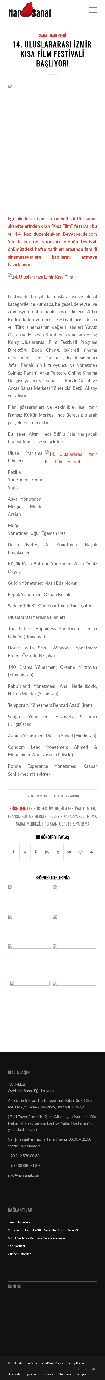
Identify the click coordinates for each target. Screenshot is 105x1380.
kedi (82, 816)
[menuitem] (90, 10)
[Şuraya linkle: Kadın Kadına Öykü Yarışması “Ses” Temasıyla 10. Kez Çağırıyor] (74, 962)
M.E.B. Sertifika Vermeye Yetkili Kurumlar (36, 1238)
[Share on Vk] (69, 852)
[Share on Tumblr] (58, 852)
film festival (71, 809)
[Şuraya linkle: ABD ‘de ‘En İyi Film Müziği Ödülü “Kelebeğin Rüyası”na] (30, 926)
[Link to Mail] (93, 1369)
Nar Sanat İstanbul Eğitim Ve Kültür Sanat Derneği (43, 1230)
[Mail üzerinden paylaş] (91, 852)
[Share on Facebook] (13, 852)
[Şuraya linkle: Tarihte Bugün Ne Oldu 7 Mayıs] (30, 899)
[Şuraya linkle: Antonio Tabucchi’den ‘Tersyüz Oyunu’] (30, 953)
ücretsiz (66, 824)
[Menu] (90, 10)
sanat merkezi (28, 824)
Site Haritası (16, 1246)
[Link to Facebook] (79, 1369)
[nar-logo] (43, 10)
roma (91, 816)
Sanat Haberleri (52, 35)
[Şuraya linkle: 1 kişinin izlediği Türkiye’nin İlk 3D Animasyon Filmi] (74, 897)
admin (74, 795)
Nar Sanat (32, 1363)
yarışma (82, 824)
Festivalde (50, 809)
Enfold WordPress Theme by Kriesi (62, 1363)
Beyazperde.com (80, 234)
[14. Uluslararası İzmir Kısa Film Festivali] (52, 146)
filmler (89, 809)
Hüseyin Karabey (63, 816)
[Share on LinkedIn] (47, 852)
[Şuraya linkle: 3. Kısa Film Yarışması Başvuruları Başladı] (30, 1003)
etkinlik (33, 809)
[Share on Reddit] (80, 852)
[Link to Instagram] (86, 1369)
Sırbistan (49, 824)
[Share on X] (25, 852)
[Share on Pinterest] (36, 852)
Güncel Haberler (19, 1254)
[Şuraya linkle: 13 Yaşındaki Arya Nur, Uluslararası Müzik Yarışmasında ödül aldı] (74, 1003)
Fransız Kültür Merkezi (28, 816)
